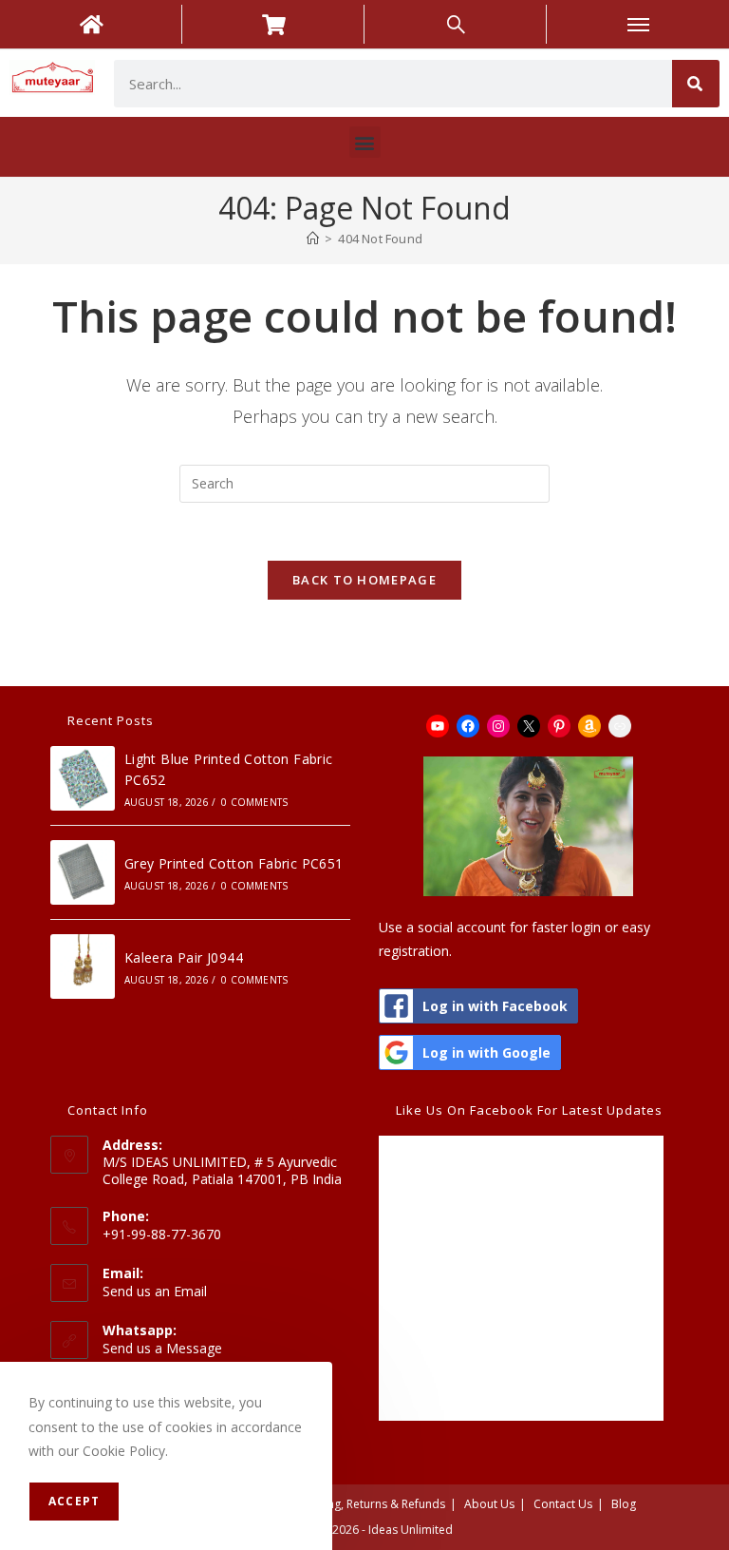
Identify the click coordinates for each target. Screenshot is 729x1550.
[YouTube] (437, 726)
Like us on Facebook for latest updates (529, 1110)
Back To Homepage (364, 579)
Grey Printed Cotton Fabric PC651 (234, 863)
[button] (365, 142)
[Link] (619, 726)
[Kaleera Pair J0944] (82, 966)
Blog (623, 1504)
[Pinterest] (559, 726)
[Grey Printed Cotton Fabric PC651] (82, 872)
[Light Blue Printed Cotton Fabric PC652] (82, 778)
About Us (489, 1504)
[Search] (696, 83)
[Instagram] (498, 726)
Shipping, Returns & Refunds (369, 1504)
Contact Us (562, 1504)
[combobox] (393, 83)
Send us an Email (155, 1291)
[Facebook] (468, 726)
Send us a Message (162, 1348)
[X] (528, 726)
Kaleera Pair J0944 (183, 957)
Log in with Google (486, 1052)
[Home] (313, 238)
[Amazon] (589, 726)
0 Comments (254, 802)
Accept (74, 1501)
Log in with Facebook (495, 1006)
